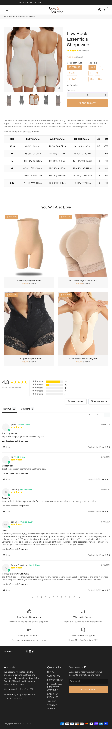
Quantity (71, 90)
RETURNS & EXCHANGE (52, 696)
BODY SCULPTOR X (25, 724)
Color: (74, 62)
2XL (92, 79)
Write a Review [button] (100, 401)
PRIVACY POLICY (55, 680)
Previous (7, 59)
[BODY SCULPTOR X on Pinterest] (27, 651)
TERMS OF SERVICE (52, 707)
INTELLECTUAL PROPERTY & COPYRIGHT (54, 687)
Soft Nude (74, 67)
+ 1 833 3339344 (13, 698)
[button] (103, 447)
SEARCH (51, 672)
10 (74, 597)
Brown (73, 79)
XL (97, 73)
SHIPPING (51, 701)
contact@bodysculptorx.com (19, 694)
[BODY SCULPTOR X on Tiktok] (33, 651)
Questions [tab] (25, 408)
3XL (100, 79)
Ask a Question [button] (77, 401)
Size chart (73, 85)
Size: (93, 62)
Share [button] (7, 447)
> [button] (79, 597)
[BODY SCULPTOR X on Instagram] (30, 651)
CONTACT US (53, 676)
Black (72, 73)
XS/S (92, 67)
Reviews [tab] (7, 408)
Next (59, 59)
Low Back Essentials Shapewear (22, 16)
